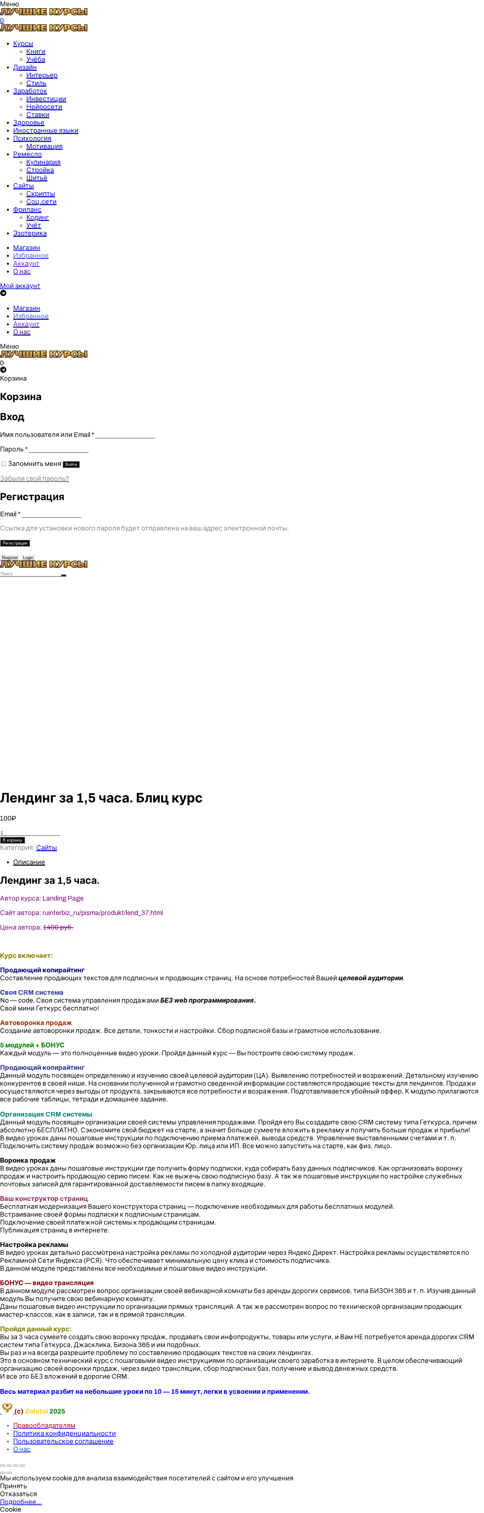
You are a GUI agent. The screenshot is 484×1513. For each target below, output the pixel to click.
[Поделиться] (9, 1466)
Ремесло (27, 154)
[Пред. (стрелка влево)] (2, 1473)
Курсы (23, 43)
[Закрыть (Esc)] (2, 1466)
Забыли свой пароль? (34, 478)
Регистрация (15, 543)
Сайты (23, 185)
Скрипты (40, 193)
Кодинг (37, 217)
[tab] (248, 862)
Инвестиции (46, 98)
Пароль (14, 449)
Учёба (35, 59)
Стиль (36, 83)
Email (10, 514)
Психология (32, 138)
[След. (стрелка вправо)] (9, 1473)
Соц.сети (41, 201)
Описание (29, 862)
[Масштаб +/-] (22, 1466)
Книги (35, 51)
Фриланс (27, 209)
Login (28, 557)
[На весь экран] (15, 1466)
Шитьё (36, 177)
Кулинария (43, 162)
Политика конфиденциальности (64, 1433)
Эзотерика (30, 233)
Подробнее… (21, 1501)
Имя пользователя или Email (47, 434)
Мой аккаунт (20, 285)
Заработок (30, 91)
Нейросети (44, 106)
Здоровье (28, 122)
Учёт (33, 225)
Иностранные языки (45, 130)
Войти (71, 464)
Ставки (37, 114)
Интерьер (42, 75)
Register (10, 557)
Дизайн (25, 67)
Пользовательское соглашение (63, 1441)
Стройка (40, 170)
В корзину (12, 840)
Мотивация (44, 146)
